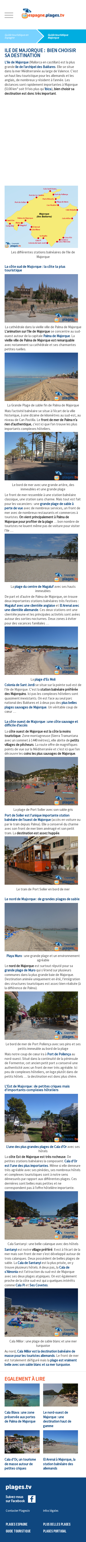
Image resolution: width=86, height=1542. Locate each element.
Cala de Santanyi (29, 1263)
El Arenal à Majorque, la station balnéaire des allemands (59, 1463)
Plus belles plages (56, 1524)
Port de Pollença (59, 1054)
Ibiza (48, 89)
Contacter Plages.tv (18, 1511)
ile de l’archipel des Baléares (35, 67)
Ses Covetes (39, 1285)
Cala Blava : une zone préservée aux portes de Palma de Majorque (20, 1416)
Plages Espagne (17, 1524)
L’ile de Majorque (17, 62)
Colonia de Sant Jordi (20, 685)
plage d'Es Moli (45, 679)
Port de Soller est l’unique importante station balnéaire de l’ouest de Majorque (37, 817)
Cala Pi (20, 1285)
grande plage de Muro (20, 970)
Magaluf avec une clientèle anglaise (30, 605)
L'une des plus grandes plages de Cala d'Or (36, 1146)
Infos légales (50, 1511)
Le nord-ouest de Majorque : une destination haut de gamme (57, 1419)
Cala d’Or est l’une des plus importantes (41, 1163)
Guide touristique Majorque (58, 36)
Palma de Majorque (56, 336)
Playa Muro (14, 956)
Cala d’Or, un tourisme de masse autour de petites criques (20, 1463)
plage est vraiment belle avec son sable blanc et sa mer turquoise (41, 1362)
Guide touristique (18, 1531)
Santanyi (11, 1249)
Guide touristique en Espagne (16, 36)
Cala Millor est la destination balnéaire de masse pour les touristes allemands (40, 1353)
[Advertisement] (43, 140)
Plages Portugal (55, 1531)
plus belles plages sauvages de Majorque (41, 704)
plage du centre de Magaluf (34, 586)
